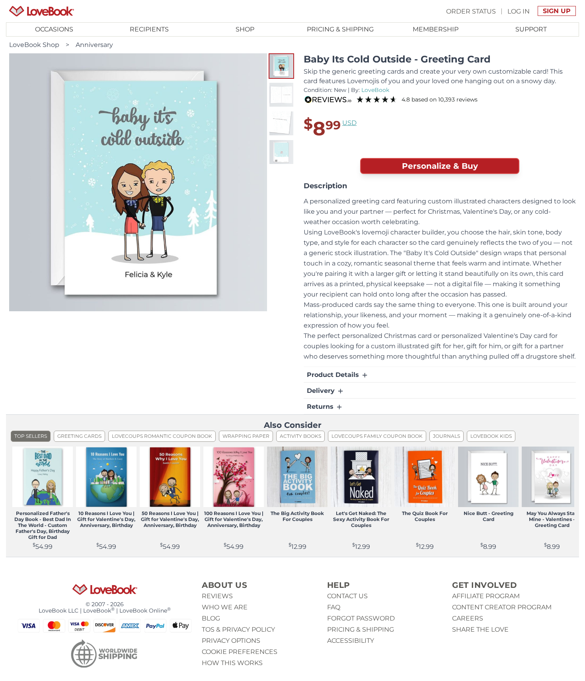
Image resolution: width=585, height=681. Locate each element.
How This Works (232, 663)
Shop (245, 29)
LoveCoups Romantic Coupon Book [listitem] (162, 436)
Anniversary (94, 45)
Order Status (471, 11)
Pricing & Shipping (340, 29)
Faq (333, 607)
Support (531, 29)
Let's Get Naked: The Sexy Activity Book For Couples (361, 519)
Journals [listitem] (446, 436)
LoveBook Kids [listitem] (491, 436)
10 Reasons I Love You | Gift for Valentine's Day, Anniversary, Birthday (106, 519)
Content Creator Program (502, 607)
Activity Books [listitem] (300, 436)
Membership (435, 29)
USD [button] (349, 123)
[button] (281, 66)
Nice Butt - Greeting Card (488, 516)
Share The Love (480, 629)
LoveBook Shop (34, 45)
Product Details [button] (334, 375)
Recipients (149, 29)
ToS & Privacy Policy (238, 629)
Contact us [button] (347, 596)
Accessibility (350, 640)
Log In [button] (518, 11)
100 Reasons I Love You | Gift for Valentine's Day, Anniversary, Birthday (233, 519)
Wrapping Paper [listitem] (245, 436)
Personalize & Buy (440, 166)
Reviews (217, 596)
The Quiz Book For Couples (425, 516)
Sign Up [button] (557, 11)
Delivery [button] (322, 390)
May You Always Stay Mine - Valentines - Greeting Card (551, 519)
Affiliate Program (486, 596)
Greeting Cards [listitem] (79, 436)
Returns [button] (321, 406)
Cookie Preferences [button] (239, 652)
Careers (467, 618)
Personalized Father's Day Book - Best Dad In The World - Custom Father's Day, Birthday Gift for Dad (42, 525)
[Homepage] (41, 11)
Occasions (54, 29)
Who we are (225, 607)
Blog (211, 618)
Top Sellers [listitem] (30, 436)
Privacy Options (231, 640)
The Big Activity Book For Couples (297, 516)
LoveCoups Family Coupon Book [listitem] (377, 436)
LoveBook (375, 90)
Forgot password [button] (361, 618)
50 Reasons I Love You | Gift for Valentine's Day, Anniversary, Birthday (170, 519)
